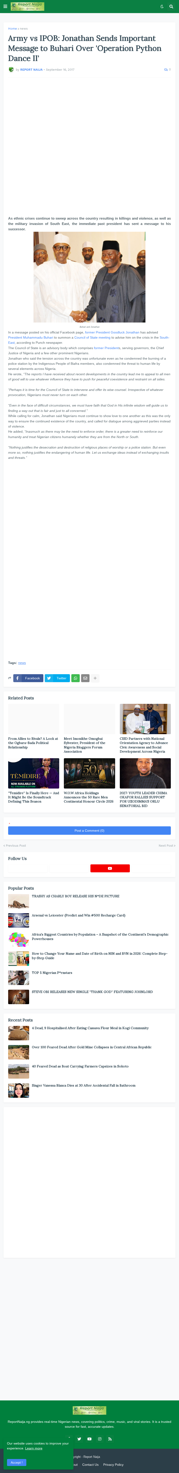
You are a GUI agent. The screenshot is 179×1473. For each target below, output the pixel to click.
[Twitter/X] (69, 868)
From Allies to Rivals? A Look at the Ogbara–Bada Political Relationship (33, 742)
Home (12, 28)
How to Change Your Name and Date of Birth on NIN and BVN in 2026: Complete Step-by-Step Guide (100, 955)
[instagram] (100, 1439)
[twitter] (79, 1439)
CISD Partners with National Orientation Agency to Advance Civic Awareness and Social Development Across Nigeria (144, 745)
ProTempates (110, 1457)
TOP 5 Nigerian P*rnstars (52, 973)
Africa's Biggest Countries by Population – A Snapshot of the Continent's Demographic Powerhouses (100, 936)
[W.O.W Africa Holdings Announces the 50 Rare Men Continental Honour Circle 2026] (89, 773)
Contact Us (90, 1464)
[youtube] (110, 868)
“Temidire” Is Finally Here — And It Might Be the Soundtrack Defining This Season (33, 797)
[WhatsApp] (75, 678)
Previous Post (16, 845)
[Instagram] (151, 868)
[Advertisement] (89, 146)
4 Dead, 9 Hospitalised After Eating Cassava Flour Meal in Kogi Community (90, 1028)
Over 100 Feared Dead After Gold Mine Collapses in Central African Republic (91, 1047)
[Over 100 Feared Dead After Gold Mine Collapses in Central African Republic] (18, 1052)
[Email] (85, 678)
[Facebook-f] (28, 868)
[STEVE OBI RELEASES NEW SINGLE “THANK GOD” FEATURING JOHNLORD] (18, 997)
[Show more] (95, 678)
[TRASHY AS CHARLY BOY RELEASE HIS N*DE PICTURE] (18, 901)
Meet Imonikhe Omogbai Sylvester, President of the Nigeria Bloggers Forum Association (84, 745)
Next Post (166, 845)
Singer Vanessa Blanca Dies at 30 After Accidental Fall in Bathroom (83, 1085)
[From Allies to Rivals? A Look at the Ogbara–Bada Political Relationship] (33, 719)
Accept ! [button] (17, 1462)
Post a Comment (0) (89, 830)
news (24, 28)
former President (97, 332)
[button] (5, 6)
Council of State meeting (92, 337)
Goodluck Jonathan (125, 332)
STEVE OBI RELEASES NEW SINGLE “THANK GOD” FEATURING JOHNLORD (92, 992)
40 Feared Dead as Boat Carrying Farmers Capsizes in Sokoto (80, 1066)
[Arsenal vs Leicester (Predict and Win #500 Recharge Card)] (18, 920)
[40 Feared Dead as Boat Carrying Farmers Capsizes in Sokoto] (18, 1071)
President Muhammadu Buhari (30, 337)
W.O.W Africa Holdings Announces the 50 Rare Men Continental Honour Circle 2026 (89, 797)
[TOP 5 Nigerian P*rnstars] (18, 978)
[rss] (110, 1439)
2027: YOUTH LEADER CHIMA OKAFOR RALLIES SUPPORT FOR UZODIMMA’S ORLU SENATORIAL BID (143, 799)
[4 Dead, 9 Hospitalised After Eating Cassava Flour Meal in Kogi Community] (18, 1033)
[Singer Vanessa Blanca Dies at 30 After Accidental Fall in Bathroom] (18, 1090)
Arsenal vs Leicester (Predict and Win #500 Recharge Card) (78, 915)
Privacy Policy (113, 1464)
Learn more (33, 1448)
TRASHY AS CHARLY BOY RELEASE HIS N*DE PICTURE (75, 896)
